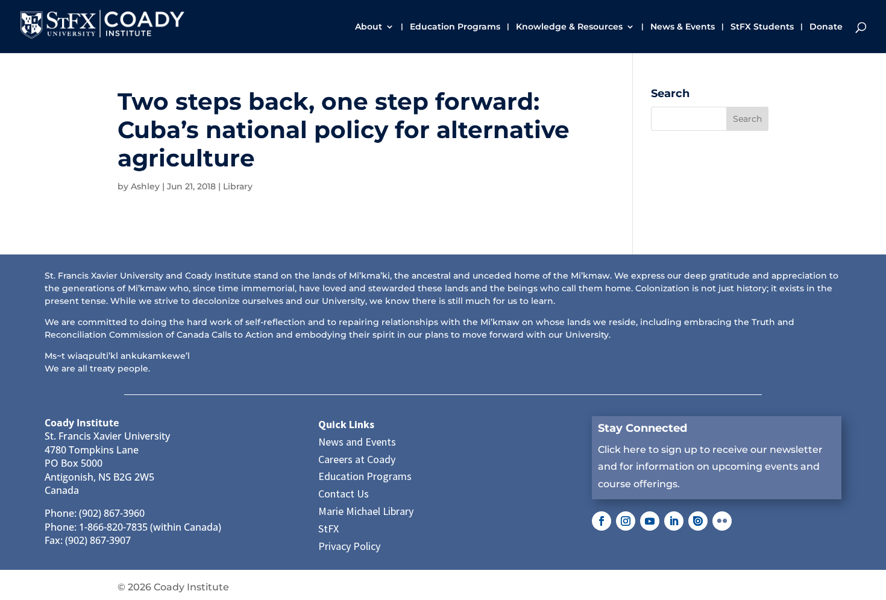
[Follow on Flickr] (722, 521)
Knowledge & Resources (569, 27)
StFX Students (762, 27)
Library (238, 186)
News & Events (682, 27)
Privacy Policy (349, 546)
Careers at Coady (356, 459)
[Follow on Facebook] (601, 521)
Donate (826, 27)
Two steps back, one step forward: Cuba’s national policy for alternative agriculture (344, 129)
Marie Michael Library (365, 511)
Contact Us (343, 494)
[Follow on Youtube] (649, 521)
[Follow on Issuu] (698, 521)
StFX (328, 528)
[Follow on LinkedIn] (673, 521)
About (368, 27)
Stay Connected (642, 428)
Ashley (145, 186)
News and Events (357, 442)
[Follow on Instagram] (625, 521)
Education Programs (455, 27)
